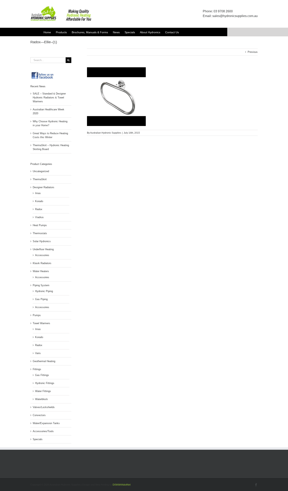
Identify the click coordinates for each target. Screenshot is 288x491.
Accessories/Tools (43, 431)
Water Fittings (43, 391)
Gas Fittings (42, 375)
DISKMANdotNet (121, 484)
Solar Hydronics (42, 241)
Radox (38, 209)
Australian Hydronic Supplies (105, 132)
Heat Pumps (40, 225)
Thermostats (40, 233)
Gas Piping (41, 299)
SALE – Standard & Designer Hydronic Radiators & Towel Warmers (49, 97)
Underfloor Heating (43, 249)
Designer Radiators (43, 187)
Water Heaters (41, 271)
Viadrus (39, 217)
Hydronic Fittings (44, 383)
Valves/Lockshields (44, 407)
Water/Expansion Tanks (46, 423)
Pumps (37, 315)
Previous (253, 51)
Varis (38, 353)
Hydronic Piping (44, 291)
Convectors (39, 415)
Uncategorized (41, 171)
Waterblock (41, 399)
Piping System (41, 285)
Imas (38, 193)
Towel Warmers (41, 323)
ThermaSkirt (40, 179)
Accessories (42, 255)
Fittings (37, 369)
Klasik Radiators (42, 263)
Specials (38, 439)
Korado (39, 201)
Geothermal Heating (44, 361)
